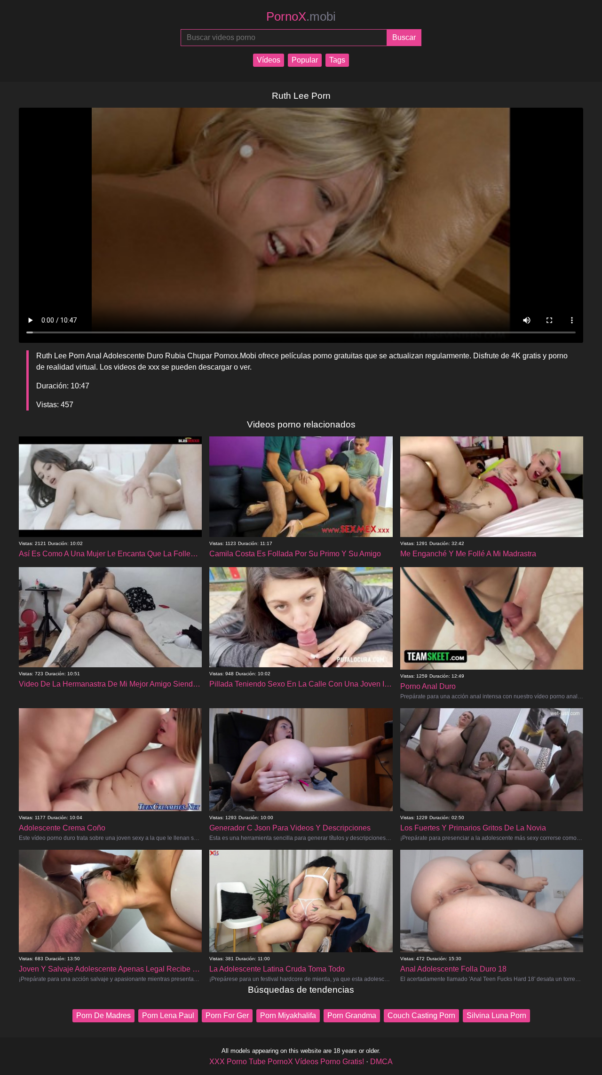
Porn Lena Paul (168, 1016)
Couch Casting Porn (421, 1016)
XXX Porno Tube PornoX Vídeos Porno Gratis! (286, 1062)
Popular (305, 60)
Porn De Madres (103, 1016)
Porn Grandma (351, 1016)
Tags (337, 60)
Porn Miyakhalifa (288, 1016)
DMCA (381, 1062)
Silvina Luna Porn (496, 1016)
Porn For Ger (227, 1016)
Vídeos (268, 60)
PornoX (301, 16)
